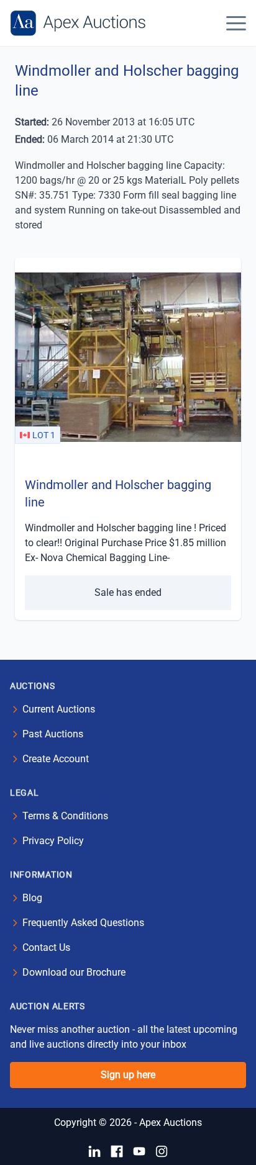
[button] (236, 23)
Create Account (55, 759)
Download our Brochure (74, 972)
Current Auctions (58, 709)
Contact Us (46, 947)
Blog (32, 898)
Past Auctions (52, 734)
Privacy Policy (53, 841)
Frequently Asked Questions (83, 923)
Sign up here (128, 1075)
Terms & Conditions (65, 816)
